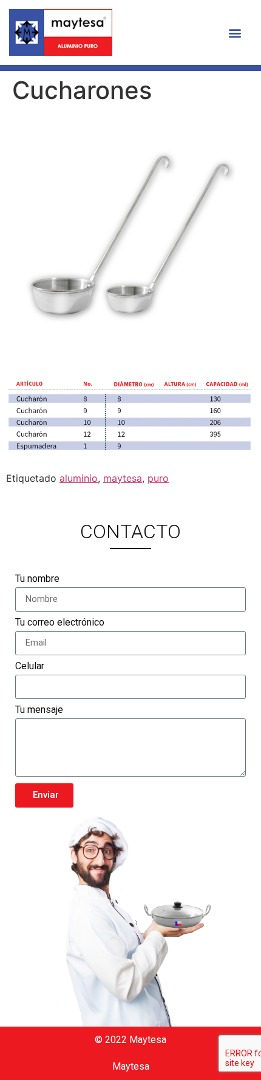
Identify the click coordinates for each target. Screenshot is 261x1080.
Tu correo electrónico (59, 623)
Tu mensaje (39, 710)
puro (158, 478)
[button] (235, 32)
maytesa (122, 478)
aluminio (78, 478)
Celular (29, 666)
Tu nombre (37, 579)
